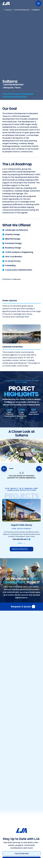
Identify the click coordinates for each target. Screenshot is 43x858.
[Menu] (38, 3)
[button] (11, 468)
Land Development (13, 84)
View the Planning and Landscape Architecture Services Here (17, 95)
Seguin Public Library (21, 525)
